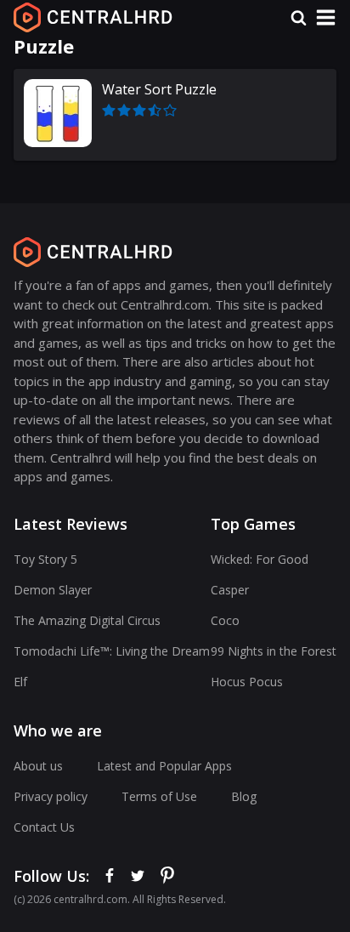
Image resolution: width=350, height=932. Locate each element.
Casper (230, 590)
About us (38, 766)
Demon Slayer (53, 590)
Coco (225, 620)
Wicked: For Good (259, 559)
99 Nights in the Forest (273, 651)
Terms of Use (159, 796)
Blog (244, 796)
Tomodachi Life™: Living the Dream (112, 651)
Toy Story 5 (45, 559)
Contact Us (44, 827)
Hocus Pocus (247, 681)
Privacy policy (51, 796)
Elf (20, 681)
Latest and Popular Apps (164, 766)
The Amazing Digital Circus (87, 620)
